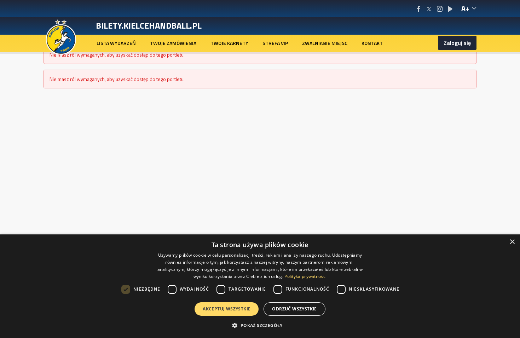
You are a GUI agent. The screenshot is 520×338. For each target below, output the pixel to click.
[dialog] (260, 286)
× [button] (512, 242)
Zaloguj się (457, 43)
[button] (259, 325)
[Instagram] (439, 8)
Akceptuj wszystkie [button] (226, 309)
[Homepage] (61, 36)
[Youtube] (450, 8)
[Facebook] (418, 8)
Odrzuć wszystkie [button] (294, 309)
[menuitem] (116, 43)
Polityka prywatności (305, 276)
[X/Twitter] (429, 8)
